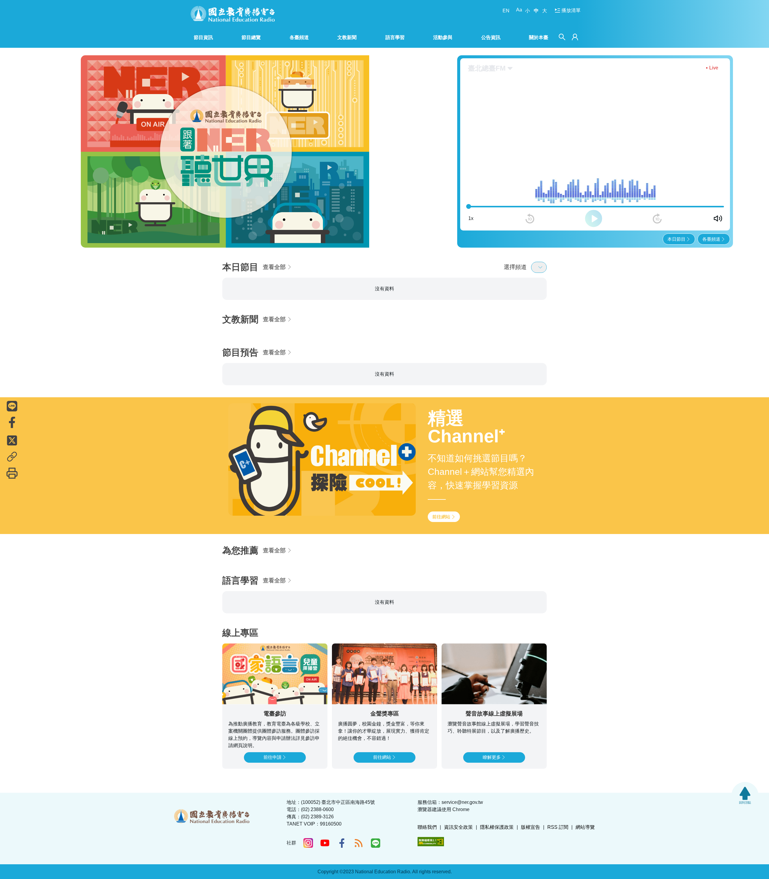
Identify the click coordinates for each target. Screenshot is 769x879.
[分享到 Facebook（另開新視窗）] (12, 422)
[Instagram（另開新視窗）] (308, 843)
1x (470, 207)
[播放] (594, 208)
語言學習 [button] (395, 37)
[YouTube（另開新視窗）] (325, 842)
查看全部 (274, 256)
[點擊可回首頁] (233, 13)
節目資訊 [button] (203, 37)
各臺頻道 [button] (299, 37)
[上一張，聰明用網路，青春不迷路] (89, 146)
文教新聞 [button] (347, 37)
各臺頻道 (711, 228)
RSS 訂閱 (557, 827)
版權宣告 (530, 827)
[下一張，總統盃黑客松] (397, 146)
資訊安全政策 (458, 827)
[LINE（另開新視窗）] (375, 843)
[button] (214, 231)
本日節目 (676, 228)
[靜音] (718, 208)
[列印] (12, 473)
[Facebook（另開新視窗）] (342, 843)
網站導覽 (585, 827)
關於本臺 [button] (538, 37)
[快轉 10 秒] (657, 208)
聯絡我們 (427, 827)
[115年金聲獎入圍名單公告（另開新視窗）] (243, 146)
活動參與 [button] (442, 37)
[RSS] (358, 843)
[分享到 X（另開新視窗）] (12, 440)
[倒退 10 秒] (529, 208)
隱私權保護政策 (497, 827)
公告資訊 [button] (490, 37)
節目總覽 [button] (251, 37)
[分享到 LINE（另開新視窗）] (12, 406)
